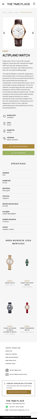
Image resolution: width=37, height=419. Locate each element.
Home (4, 12)
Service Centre (11, 354)
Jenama (10, 12)
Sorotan (9, 351)
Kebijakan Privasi (12, 357)
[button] (4, 33)
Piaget (16, 12)
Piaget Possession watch (27, 329)
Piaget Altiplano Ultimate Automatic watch (10, 330)
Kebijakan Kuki (11, 360)
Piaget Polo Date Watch (27, 284)
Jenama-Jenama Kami (13, 348)
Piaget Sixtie (10, 283)
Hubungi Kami (10, 363)
